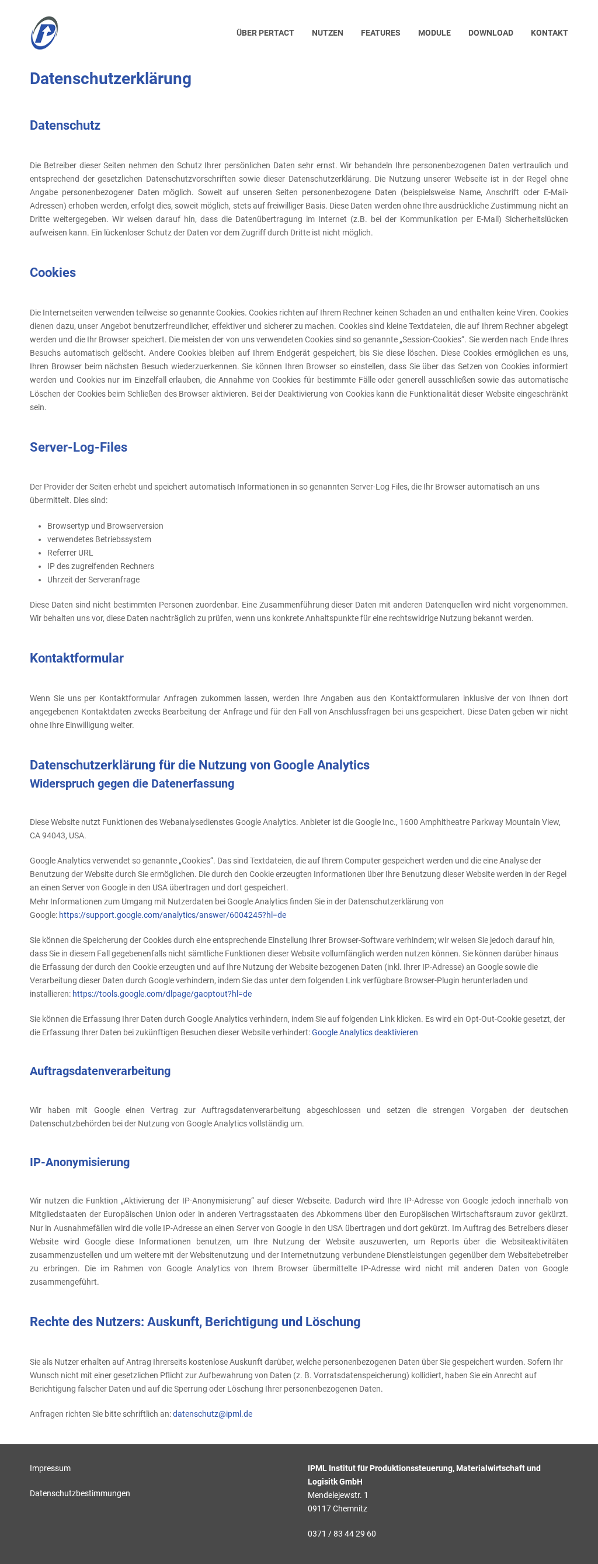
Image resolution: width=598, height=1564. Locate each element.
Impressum (50, 1468)
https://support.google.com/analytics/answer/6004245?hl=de (172, 915)
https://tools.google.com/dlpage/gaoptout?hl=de (162, 993)
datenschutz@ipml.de (212, 1414)
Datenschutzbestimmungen (80, 1493)
